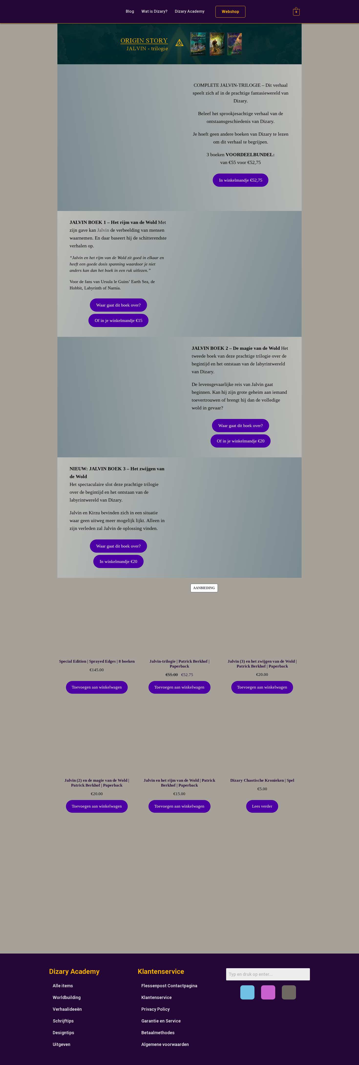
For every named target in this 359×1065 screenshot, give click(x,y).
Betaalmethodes (158, 1032)
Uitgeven (61, 1044)
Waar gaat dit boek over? (118, 305)
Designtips (63, 1032)
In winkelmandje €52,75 (240, 180)
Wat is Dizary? (154, 11)
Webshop (230, 11)
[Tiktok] (289, 992)
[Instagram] (268, 992)
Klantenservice (156, 997)
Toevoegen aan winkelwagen (97, 687)
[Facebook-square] (247, 992)
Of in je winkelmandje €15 (118, 320)
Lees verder (262, 806)
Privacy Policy (155, 1009)
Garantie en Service (161, 1020)
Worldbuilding (67, 997)
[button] (191, 11)
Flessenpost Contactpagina (169, 985)
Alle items (63, 985)
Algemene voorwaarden (165, 1044)
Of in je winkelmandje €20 (240, 441)
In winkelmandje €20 (118, 561)
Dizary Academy (189, 11)
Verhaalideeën (67, 1009)
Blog (130, 11)
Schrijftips (63, 1020)
